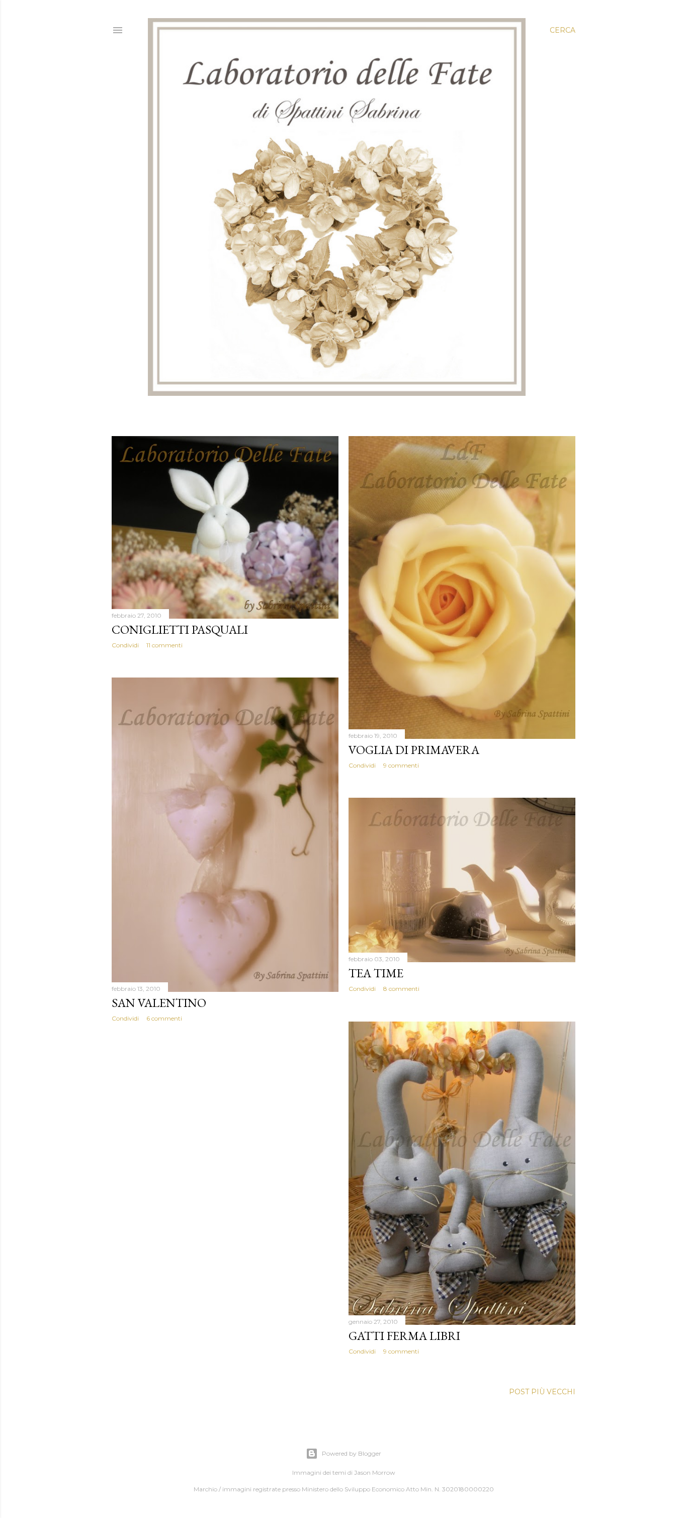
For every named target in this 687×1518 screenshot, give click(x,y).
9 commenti (401, 765)
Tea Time (376, 973)
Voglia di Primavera (414, 749)
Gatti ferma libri (404, 1335)
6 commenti (164, 1018)
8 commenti (401, 988)
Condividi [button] (125, 645)
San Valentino (159, 1002)
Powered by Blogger (351, 1453)
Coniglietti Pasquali (180, 629)
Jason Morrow (374, 1472)
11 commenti (164, 645)
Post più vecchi (542, 1391)
